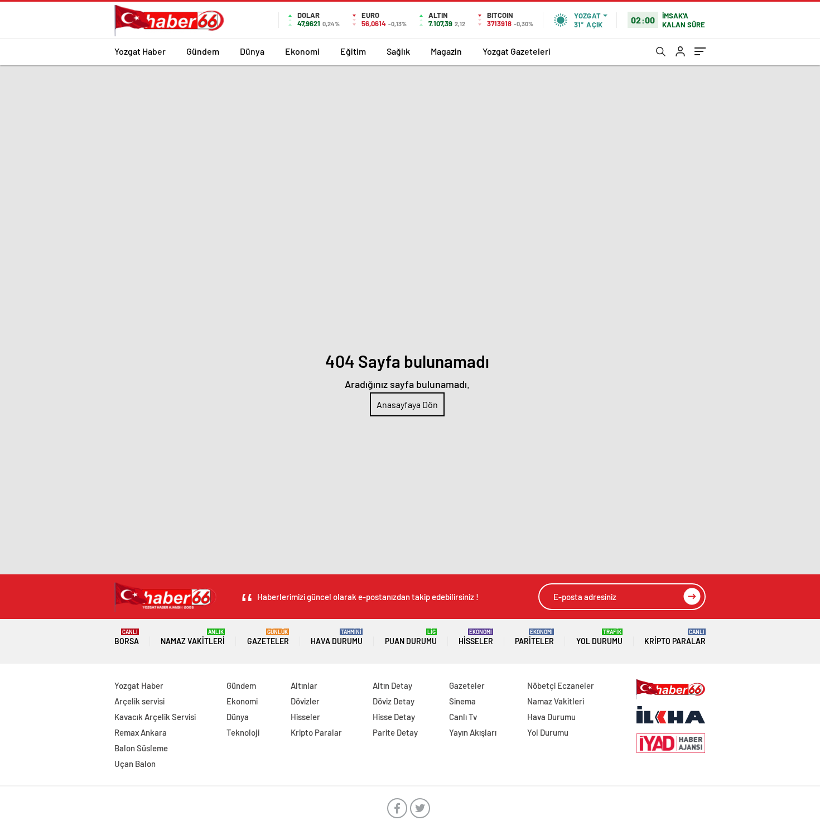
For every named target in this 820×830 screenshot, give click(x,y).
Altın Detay (392, 685)
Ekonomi (302, 51)
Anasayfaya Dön (407, 404)
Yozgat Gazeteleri (517, 51)
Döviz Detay (393, 701)
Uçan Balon (135, 764)
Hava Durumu (337, 637)
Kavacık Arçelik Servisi (155, 717)
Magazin (446, 51)
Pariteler (534, 637)
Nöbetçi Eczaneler (560, 685)
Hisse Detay (394, 717)
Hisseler (476, 637)
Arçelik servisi (139, 701)
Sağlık (398, 51)
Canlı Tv (463, 717)
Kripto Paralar (675, 637)
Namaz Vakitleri (193, 637)
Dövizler (305, 701)
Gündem (202, 51)
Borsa (126, 637)
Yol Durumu (599, 637)
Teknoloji (242, 732)
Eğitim (353, 51)
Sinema (462, 701)
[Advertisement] (410, 149)
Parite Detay (395, 732)
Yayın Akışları (472, 732)
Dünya (252, 51)
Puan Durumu (411, 637)
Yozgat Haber (140, 51)
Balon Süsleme (141, 748)
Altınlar (304, 685)
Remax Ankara (140, 732)
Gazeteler (268, 637)
